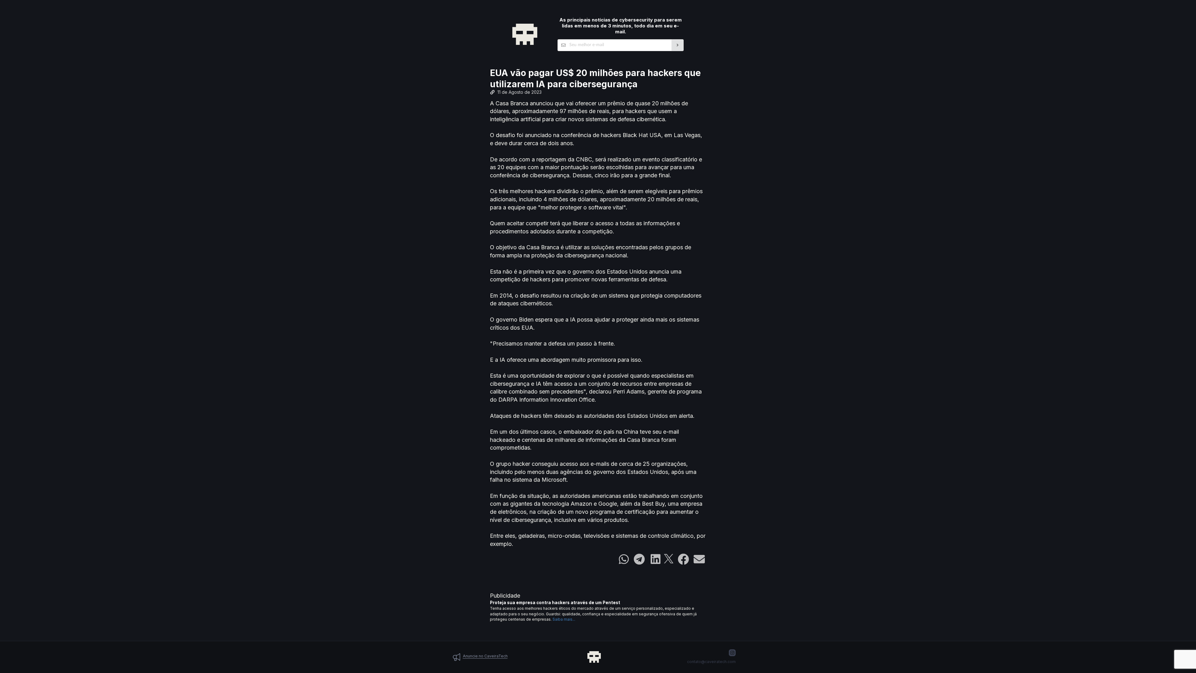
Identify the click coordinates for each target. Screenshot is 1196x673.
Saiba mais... (564, 619)
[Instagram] (732, 652)
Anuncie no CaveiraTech (485, 656)
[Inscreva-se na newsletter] (678, 45)
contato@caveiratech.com (711, 661)
